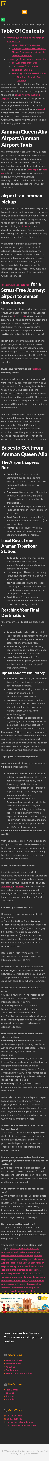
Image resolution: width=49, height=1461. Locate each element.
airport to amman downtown (17, 1255)
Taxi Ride (36, 368)
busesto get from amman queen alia (26, 59)
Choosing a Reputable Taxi (15, 284)
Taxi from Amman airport (23, 1291)
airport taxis (19, 316)
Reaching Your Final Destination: (29, 73)
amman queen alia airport (15, 1273)
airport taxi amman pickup (26, 45)
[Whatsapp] (3, 19)
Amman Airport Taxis (25, 1259)
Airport (41, 109)
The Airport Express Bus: (24, 62)
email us (20, 886)
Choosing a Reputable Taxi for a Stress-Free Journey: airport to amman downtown (29, 52)
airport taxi (27, 226)
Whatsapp (33, 169)
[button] (24, 12)
